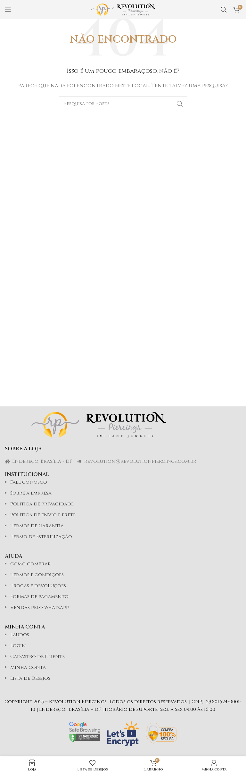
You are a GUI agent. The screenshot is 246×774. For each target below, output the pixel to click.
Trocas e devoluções (38, 585)
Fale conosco (28, 482)
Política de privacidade (42, 504)
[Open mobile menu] (8, 9)
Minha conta (28, 667)
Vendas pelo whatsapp (39, 607)
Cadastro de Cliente (37, 656)
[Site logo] (123, 9)
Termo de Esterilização (41, 536)
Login (18, 645)
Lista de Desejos (30, 678)
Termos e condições (37, 574)
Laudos (19, 634)
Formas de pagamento (39, 596)
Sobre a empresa (31, 493)
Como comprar (30, 564)
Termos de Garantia (37, 525)
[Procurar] (223, 9)
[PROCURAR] (179, 103)
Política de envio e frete (43, 515)
